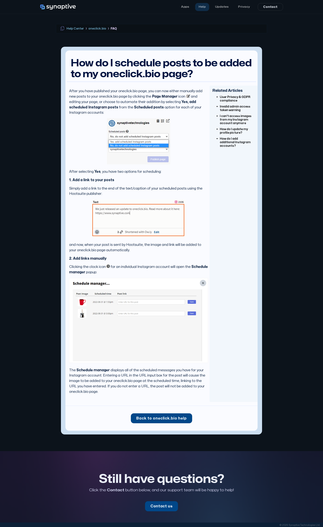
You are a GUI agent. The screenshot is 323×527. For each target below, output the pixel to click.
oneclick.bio (97, 28)
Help (202, 6)
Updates (222, 6)
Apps (185, 6)
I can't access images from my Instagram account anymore (235, 120)
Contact (270, 6)
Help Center (75, 28)
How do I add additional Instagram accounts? (235, 142)
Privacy (244, 6)
